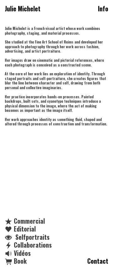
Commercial (28, 221)
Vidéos (21, 253)
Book (19, 261)
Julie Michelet (22, 9)
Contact (97, 261)
